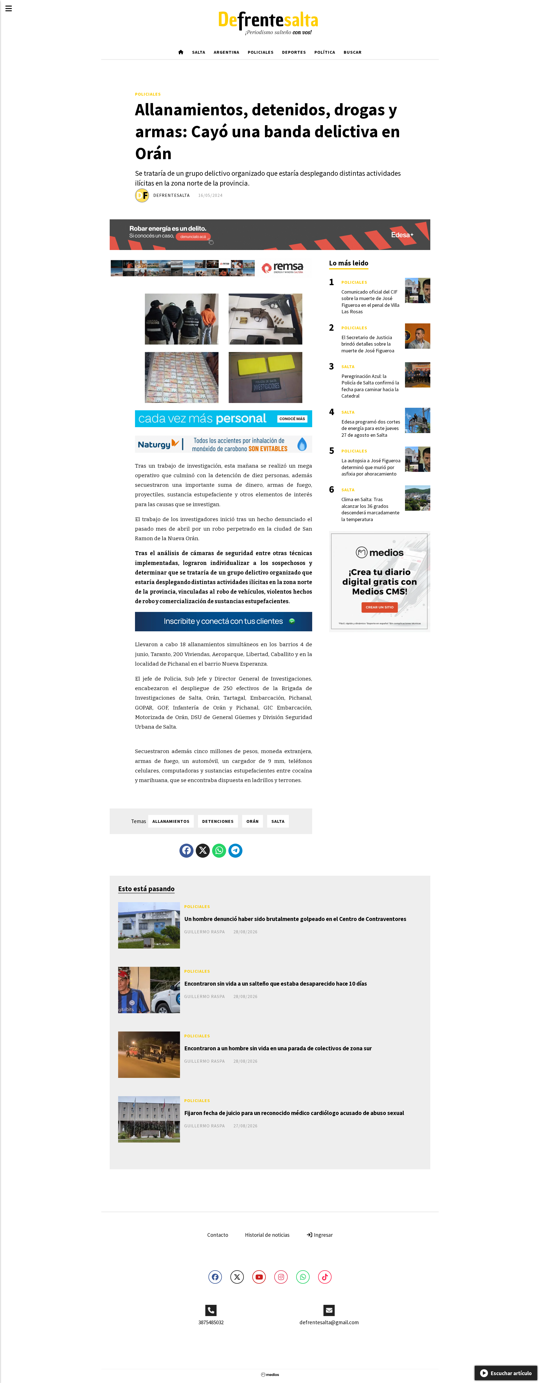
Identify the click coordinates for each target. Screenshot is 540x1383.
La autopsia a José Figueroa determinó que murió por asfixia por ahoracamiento (370, 467)
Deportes (294, 52)
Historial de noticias (267, 1234)
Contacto (217, 1234)
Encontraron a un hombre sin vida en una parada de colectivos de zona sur (278, 1048)
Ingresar (323, 1234)
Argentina (226, 52)
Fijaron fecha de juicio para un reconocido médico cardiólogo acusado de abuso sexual (294, 1113)
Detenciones (218, 821)
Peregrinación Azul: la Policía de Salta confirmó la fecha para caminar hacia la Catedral (370, 386)
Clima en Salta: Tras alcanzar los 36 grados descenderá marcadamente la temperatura (370, 509)
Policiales (261, 52)
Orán (252, 821)
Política (324, 52)
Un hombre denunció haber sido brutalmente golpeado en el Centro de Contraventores (295, 919)
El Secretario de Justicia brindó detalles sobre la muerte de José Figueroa (367, 344)
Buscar (353, 52)
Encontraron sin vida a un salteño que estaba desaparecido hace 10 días (275, 983)
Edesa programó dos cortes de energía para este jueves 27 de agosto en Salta (370, 428)
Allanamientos (171, 821)
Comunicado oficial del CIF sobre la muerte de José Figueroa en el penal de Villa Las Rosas (370, 302)
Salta (198, 52)
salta (278, 821)
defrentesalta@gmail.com (329, 1322)
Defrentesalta (171, 195)
